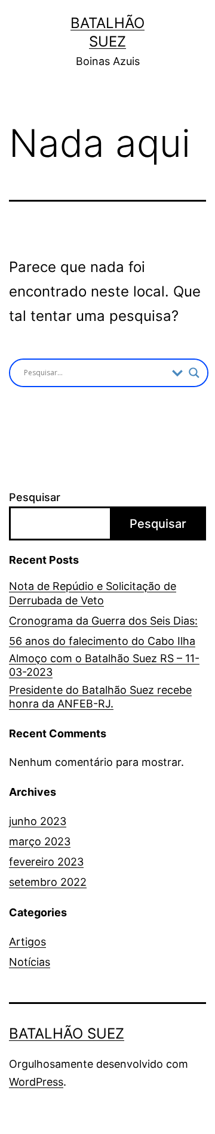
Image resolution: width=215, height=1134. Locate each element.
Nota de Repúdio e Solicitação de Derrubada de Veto (92, 593)
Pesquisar (34, 497)
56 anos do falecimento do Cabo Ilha (102, 641)
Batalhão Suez (66, 1033)
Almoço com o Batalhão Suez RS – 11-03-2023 (104, 665)
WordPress (36, 1082)
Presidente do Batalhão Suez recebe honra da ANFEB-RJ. (100, 697)
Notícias (29, 962)
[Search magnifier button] (194, 372)
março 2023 (39, 841)
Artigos (27, 941)
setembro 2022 (48, 882)
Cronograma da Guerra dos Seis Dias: (103, 620)
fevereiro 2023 (46, 861)
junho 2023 (37, 821)
